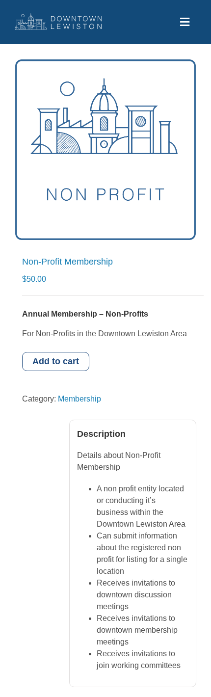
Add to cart (55, 361)
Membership (79, 399)
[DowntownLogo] (59, 17)
